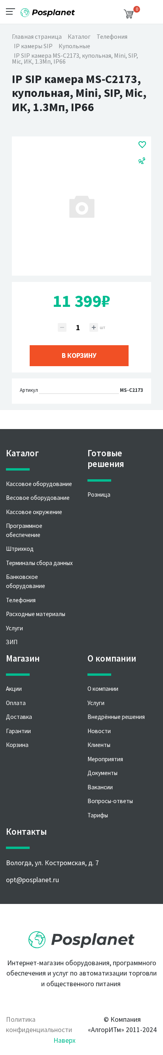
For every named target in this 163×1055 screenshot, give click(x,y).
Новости (99, 731)
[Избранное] (142, 144)
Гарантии (18, 731)
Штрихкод (20, 548)
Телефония (21, 600)
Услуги (14, 628)
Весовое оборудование (38, 497)
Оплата (16, 703)
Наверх (64, 1040)
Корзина (17, 745)
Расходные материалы (35, 614)
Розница (98, 494)
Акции (14, 688)
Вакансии (100, 787)
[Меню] (13, 11)
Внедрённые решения (116, 716)
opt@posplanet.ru (32, 879)
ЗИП (11, 642)
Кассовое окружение (34, 512)
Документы (102, 773)
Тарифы (97, 815)
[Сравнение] (142, 160)
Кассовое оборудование (39, 484)
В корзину (79, 355)
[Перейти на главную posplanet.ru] (81, 937)
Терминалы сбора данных (39, 563)
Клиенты (98, 745)
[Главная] (47, 10)
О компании (102, 688)
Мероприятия (105, 759)
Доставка (19, 716)
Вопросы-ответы (110, 801)
